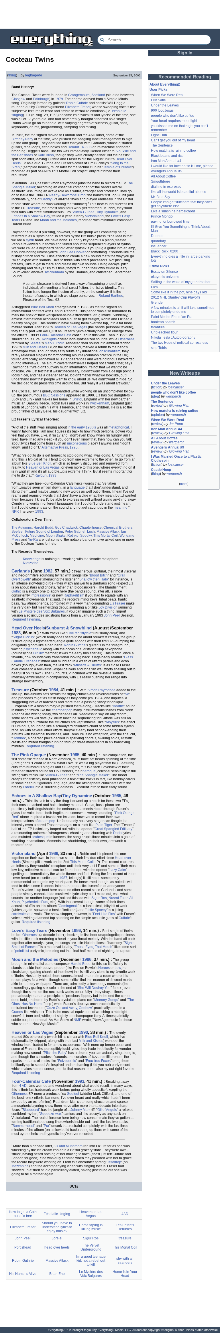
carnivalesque (22, 914)
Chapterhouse (90, 528)
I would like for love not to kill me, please (182, 166)
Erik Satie (158, 100)
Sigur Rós (91, 1238)
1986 (53, 853)
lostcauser (176, 387)
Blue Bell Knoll (42, 307)
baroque (89, 771)
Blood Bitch (99, 575)
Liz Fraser (117, 603)
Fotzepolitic (67, 1061)
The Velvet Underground (90, 1247)
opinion (158, 415)
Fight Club (159, 135)
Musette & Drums (87, 665)
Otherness (126, 339)
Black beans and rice (167, 156)
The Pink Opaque (28, 754)
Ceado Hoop (161, 470)
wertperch (173, 396)
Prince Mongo (162, 216)
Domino (19, 738)
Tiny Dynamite (107, 212)
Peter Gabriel (75, 532)
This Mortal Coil (105, 536)
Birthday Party (22, 139)
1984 (53, 689)
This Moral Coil (82, 862)
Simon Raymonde (101, 690)
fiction (156, 387)
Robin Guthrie (77, 103)
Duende (157, 236)
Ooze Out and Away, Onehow (69, 1008)
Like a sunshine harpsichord (173, 211)
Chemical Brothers (117, 528)
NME (77, 1020)
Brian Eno (57, 1274)
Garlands (20, 570)
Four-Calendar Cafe (55, 335)
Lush (91, 532)
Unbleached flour (164, 332)
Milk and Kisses (35, 347)
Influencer (158, 246)
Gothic (16, 591)
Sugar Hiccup (23, 637)
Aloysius (112, 722)
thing (12, 75)
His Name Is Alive (22, 1274)
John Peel (112, 615)
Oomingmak (68, 906)
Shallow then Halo (93, 579)
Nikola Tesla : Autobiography (173, 337)
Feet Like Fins (104, 914)
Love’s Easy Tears (29, 930)
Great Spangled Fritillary (113, 829)
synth (30, 240)
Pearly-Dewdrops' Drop (67, 195)
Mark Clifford (54, 343)
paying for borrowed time (170, 222)
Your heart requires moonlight (174, 121)
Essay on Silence (164, 272)
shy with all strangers (124, 1261)
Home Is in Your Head (125, 1274)
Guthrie (124, 918)
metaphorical (119, 427)
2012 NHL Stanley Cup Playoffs (175, 297)
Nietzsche (30, 563)
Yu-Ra (33, 540)
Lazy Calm (117, 870)
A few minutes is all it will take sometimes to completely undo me (183, 310)
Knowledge (32, 559)
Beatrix (118, 706)
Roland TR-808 (80, 147)
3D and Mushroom (68, 1146)
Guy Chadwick (66, 528)
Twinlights (49, 339)
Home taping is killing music (91, 1227)
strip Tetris (159, 348)
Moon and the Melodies (58, 220)
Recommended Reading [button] (184, 76)
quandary (158, 241)
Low (118, 968)
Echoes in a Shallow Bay (30, 216)
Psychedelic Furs (34, 902)
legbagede (33, 75)
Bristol (77, 399)
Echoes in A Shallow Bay (36, 795)
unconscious (77, 443)
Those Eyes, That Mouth (93, 947)
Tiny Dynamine (77, 795)
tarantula (158, 327)
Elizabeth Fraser (77, 107)
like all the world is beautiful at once (178, 192)
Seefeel (36, 343)
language (77, 487)
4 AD (23, 1086)
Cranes (17, 1012)
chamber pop (62, 710)
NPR (15, 511)
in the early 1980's (82, 427)
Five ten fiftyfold (79, 633)
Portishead (22, 1247)
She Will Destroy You (94, 988)
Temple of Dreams (117, 167)
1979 (59, 99)
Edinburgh (41, 99)
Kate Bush (46, 155)
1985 (74, 754)
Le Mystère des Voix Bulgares (42, 611)
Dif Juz (38, 653)
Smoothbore (160, 181)
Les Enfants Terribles (125, 1227)
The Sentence (162, 145)
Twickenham (54, 272)
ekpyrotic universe (165, 277)
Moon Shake (56, 536)
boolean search (163, 322)
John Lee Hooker (72, 252)
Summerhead (23, 1126)
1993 (52, 475)
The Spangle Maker (93, 775)
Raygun (40, 475)
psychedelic (32, 649)
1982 (47, 570)
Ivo (127, 694)
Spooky (86, 536)
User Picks (159, 90)
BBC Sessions (54, 395)
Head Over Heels (28, 627)
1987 (63, 878)
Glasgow (18, 99)
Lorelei (28, 787)
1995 (74, 447)
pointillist (22, 951)
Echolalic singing (57, 1214)
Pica (154, 287)
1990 (83, 1032)
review (157, 406)
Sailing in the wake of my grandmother (181, 282)
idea (155, 396)
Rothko (72, 536)
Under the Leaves (165, 105)
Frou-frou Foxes (98, 1061)
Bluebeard (31, 1110)
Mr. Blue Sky (160, 197)
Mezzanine (20, 1166)
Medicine (37, 536)
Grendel (157, 303)
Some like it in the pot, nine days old (179, 292)
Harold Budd (43, 528)
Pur (46, 1126)
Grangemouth (79, 95)
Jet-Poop (176, 424)
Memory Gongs (106, 1000)
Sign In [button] (184, 52)
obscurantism (109, 351)
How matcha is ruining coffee (173, 151)
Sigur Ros (99, 898)
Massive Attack (108, 532)
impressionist (41, 595)
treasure (125, 1238)
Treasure (33, 208)
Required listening (25, 619)
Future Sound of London (44, 532)
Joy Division (108, 607)
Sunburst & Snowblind (69, 627)
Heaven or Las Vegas (70, 327)
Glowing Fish (179, 406)
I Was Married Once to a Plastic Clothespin (177, 459)
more (183, 483)
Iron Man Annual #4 (166, 161)
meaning (120, 507)
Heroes (104, 968)
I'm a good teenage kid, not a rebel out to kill (91, 1261)
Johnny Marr (80, 1110)
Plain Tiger (103, 825)
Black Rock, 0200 (164, 251)
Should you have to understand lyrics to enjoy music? (57, 1227)
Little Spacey (97, 910)
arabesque (40, 837)
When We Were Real (167, 95)
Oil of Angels (107, 1110)
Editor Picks (159, 266)
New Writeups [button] (185, 373)
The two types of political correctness (179, 343)
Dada (117, 833)
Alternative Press (55, 447)
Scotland (98, 95)
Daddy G (48, 199)
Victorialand (94, 216)
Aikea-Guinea (84, 212)
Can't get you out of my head (173, 140)
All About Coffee (163, 176)
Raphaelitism (74, 595)
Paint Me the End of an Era (171, 317)
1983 (16, 632)
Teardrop (114, 1162)
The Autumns (21, 528)
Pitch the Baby (55, 1053)
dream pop (46, 821)
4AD (124, 1214)
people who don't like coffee (172, 116)
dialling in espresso (166, 187)
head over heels (57, 1247)
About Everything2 (165, 84)
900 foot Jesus (162, 110)
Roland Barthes (111, 296)
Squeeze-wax (51, 1114)
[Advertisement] (110, 14)
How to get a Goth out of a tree (23, 1214)
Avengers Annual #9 (166, 171)
